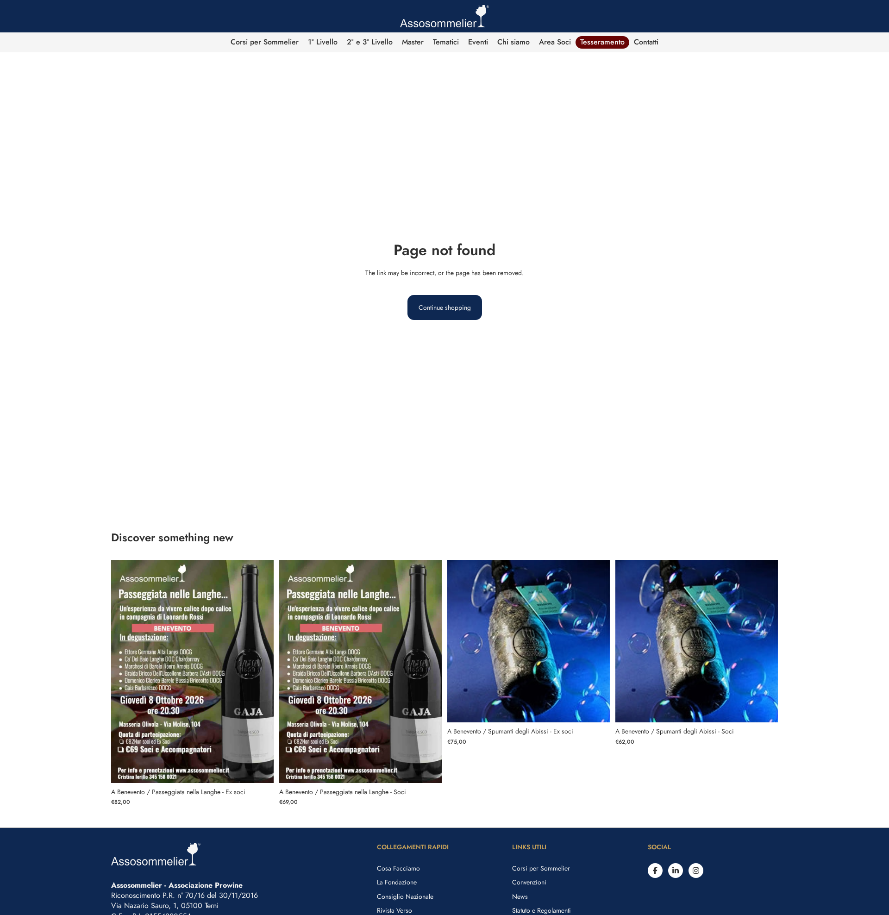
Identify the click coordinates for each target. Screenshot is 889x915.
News (520, 896)
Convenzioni (529, 882)
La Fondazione (397, 882)
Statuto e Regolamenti (541, 910)
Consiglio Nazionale (405, 896)
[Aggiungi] (259, 768)
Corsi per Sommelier (541, 868)
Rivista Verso (394, 910)
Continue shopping (445, 307)
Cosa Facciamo (398, 868)
